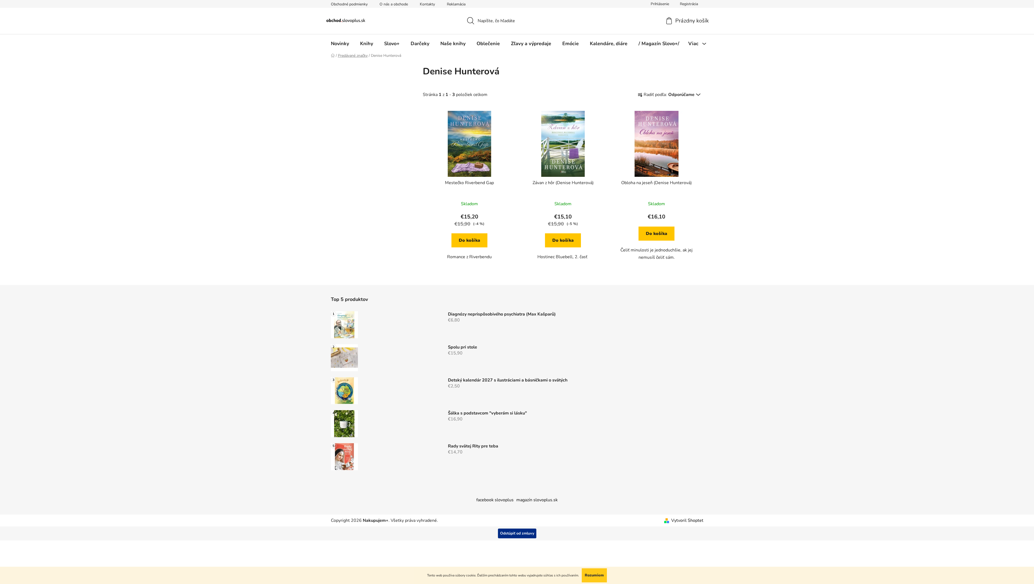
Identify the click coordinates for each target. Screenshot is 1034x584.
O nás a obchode (394, 4)
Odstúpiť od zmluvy (517, 533)
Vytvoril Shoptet (687, 520)
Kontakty (427, 4)
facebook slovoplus (495, 500)
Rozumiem (594, 575)
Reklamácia (456, 4)
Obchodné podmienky (349, 4)
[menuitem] (339, 43)
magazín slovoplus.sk (537, 500)
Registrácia (689, 3)
